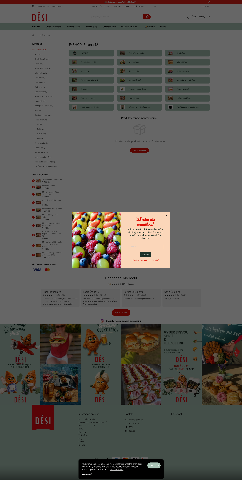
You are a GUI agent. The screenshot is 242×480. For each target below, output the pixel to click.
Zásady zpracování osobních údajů (145, 260)
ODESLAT (145, 255)
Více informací (116, 469)
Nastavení (86, 474)
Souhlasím (154, 465)
